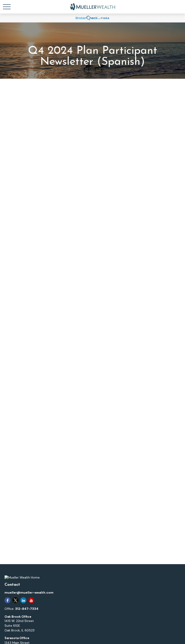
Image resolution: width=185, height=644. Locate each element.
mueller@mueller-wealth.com (29, 592)
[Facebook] (8, 600)
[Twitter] (15, 600)
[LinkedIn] (23, 600)
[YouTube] (31, 600)
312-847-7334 (26, 609)
